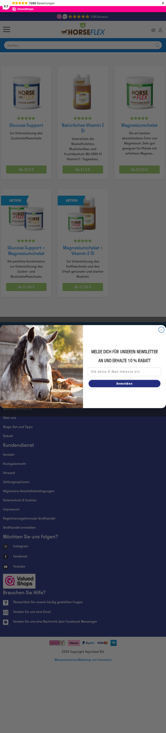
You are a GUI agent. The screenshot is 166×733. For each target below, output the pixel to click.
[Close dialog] (161, 329)
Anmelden (124, 383)
